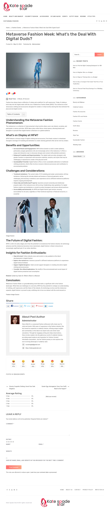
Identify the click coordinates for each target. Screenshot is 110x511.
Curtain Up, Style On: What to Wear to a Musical (26, 276)
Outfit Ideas (73, 16)
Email (41, 444)
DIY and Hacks (56, 16)
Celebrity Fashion (31, 16)
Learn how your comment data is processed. (43, 472)
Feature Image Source (12, 294)
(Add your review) (51, 396)
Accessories (44, 16)
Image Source (10, 236)
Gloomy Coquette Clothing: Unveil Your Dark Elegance (22, 387)
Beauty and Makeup (16, 16)
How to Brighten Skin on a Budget (83, 72)
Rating (9, 439)
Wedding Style (77, 144)
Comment (10, 424)
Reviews (83, 16)
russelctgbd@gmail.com (33, 344)
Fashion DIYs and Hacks (80, 116)
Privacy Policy (88, 489)
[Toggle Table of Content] (22, 114)
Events (65, 16)
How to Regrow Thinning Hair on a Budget (85, 77)
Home (5, 16)
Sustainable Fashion (10, 21)
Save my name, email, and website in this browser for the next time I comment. (35, 460)
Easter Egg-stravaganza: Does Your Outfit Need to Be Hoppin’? (54, 387)
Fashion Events (19, 374)
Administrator (36, 44)
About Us (69, 489)
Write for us (99, 489)
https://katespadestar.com (33, 348)
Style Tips (91, 16)
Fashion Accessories (79, 111)
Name (8, 444)
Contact (78, 489)
